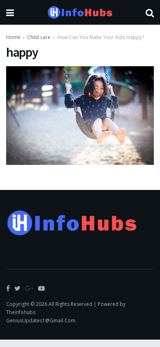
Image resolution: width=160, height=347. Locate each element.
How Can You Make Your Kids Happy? (100, 37)
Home (13, 37)
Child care (38, 37)
